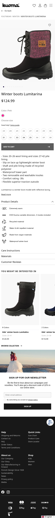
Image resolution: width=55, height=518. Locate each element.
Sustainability (7, 473)
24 (10, 131)
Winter (16, 16)
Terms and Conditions (10, 447)
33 (17, 137)
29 (44, 131)
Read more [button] (6, 194)
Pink (10, 110)
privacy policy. (33, 400)
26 (24, 131)
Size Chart (32, 435)
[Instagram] (8, 492)
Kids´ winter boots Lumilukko (15, 332)
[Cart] (45, 5)
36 (37, 137)
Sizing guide (14, 125)
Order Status (6, 444)
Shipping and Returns (10, 435)
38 (50, 137)
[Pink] (3, 115)
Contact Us (5, 438)
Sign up (27, 406)
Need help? (10, 125)
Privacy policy (7, 479)
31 (4, 137)
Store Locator (33, 441)
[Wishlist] (34, 5)
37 (44, 137)
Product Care (33, 438)
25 (17, 131)
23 (4, 131)
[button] (49, 25)
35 (30, 137)
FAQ (3, 441)
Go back (8, 11)
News (3, 476)
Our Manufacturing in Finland (10, 465)
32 (10, 137)
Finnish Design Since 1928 (12, 470)
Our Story (5, 461)
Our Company (7, 458)
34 (24, 137)
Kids (30, 458)
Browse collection (10, 346)
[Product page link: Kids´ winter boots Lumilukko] (20, 299)
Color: (4, 110)
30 (50, 131)
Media (4, 482)
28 (37, 131)
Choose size (7, 120)
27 (30, 131)
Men (30, 464)
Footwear (6, 16)
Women (31, 461)
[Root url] (11, 5)
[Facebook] (2, 492)
